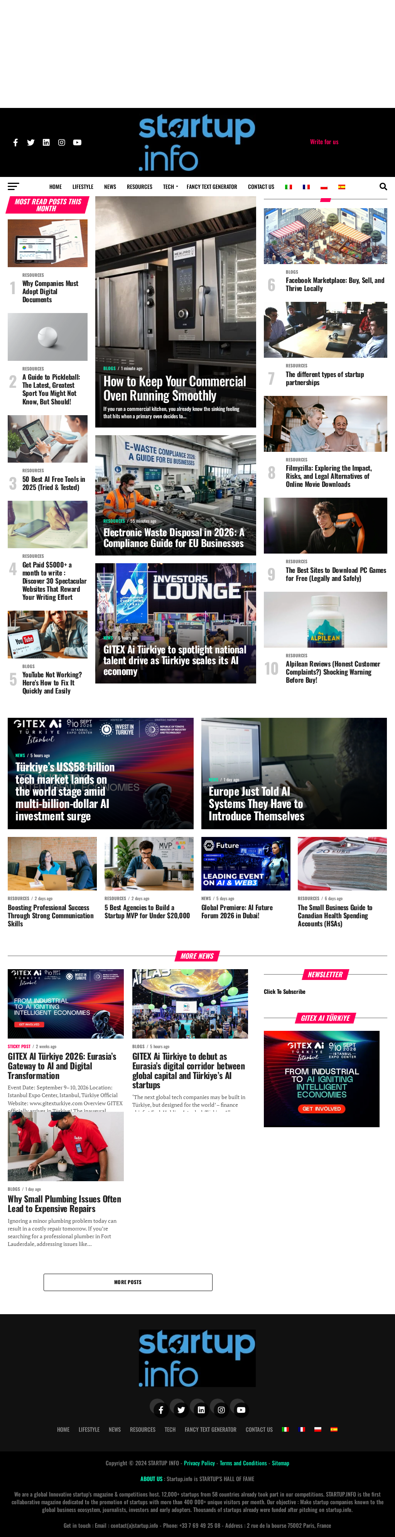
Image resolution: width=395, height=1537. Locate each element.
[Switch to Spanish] (342, 187)
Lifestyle (83, 186)
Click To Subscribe (285, 991)
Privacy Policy (200, 1463)
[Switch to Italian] (288, 187)
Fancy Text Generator (212, 186)
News (110, 186)
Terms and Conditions (244, 1463)
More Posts (128, 1282)
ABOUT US (152, 1479)
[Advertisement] (197, 54)
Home (55, 186)
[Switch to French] (306, 187)
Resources (139, 186)
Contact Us (261, 186)
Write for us (324, 141)
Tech (168, 186)
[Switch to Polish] (324, 187)
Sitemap (280, 1463)
